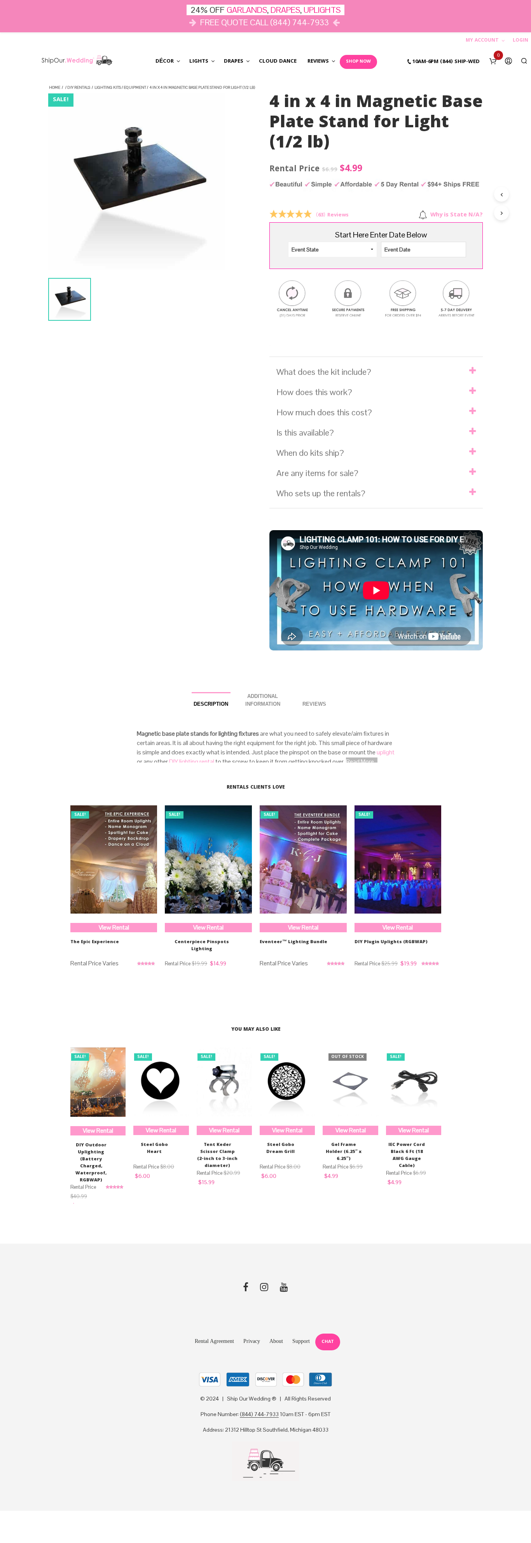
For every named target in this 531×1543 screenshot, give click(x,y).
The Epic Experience (94, 942)
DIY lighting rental (191, 761)
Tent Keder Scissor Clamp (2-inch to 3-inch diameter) (217, 1156)
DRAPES (285, 10)
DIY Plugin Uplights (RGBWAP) (391, 942)
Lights (198, 61)
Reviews (318, 61)
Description (211, 704)
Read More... (361, 761)
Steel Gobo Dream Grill (280, 1149)
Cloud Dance (278, 61)
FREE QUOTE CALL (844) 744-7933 (264, 22)
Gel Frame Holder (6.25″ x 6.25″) (344, 1152)
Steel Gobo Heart (154, 1149)
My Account (482, 41)
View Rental (114, 927)
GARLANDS (247, 10)
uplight (386, 752)
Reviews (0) (314, 701)
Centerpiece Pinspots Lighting (202, 946)
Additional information (262, 700)
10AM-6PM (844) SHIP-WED (446, 62)
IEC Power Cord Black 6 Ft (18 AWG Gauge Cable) (406, 1156)
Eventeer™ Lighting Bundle (293, 942)
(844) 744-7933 (259, 1414)
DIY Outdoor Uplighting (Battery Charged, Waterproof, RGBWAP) (91, 1163)
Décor (164, 61)
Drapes (233, 61)
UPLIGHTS (322, 10)
